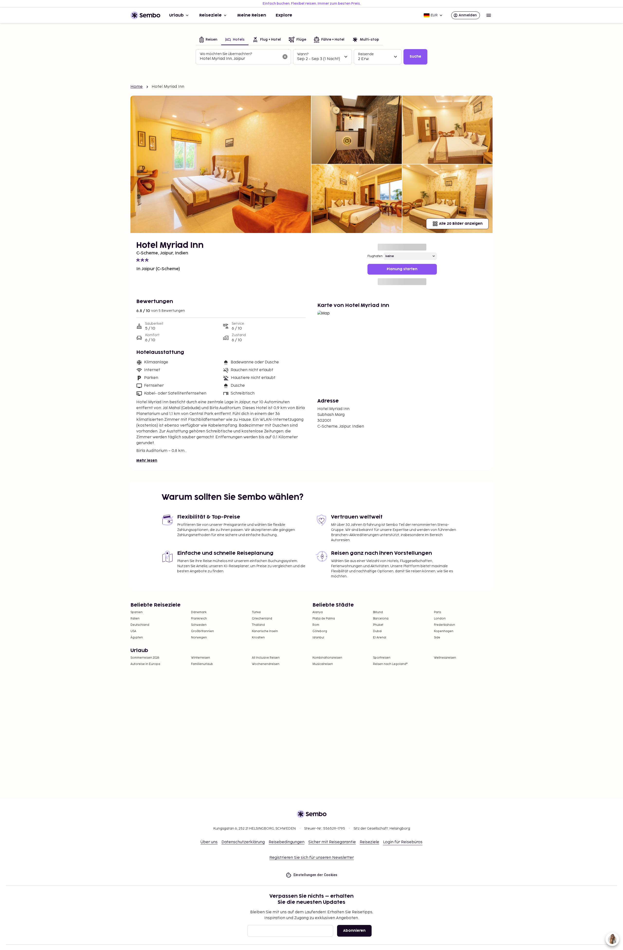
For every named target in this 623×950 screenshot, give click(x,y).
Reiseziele (210, 15)
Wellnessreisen (445, 658)
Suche (415, 56)
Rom (315, 625)
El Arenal (379, 637)
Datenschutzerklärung (243, 842)
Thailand (258, 625)
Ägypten (136, 637)
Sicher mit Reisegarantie (332, 842)
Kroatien (258, 637)
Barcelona (380, 618)
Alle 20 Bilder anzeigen (461, 223)
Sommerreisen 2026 (144, 658)
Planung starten (402, 269)
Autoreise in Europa (145, 664)
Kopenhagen (443, 631)
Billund (378, 612)
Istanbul (318, 637)
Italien (134, 618)
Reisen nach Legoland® (390, 664)
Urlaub (176, 15)
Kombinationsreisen (327, 658)
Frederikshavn (444, 625)
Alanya (317, 612)
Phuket (378, 625)
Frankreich (199, 618)
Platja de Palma (323, 618)
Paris (437, 612)
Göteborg (319, 631)
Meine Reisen (251, 15)
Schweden (199, 625)
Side (437, 637)
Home (136, 86)
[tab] (208, 40)
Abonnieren (354, 930)
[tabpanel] (311, 57)
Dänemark (199, 612)
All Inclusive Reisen (266, 658)
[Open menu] (489, 15)
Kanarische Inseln (265, 631)
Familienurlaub (202, 664)
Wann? (302, 54)
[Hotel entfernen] (285, 57)
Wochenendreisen (265, 664)
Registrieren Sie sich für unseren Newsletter (311, 857)
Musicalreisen (322, 664)
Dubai (377, 631)
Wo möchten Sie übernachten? (226, 54)
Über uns (209, 842)
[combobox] (239, 58)
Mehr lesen (146, 460)
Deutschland (139, 625)
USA (133, 631)
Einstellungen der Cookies (315, 875)
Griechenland (262, 618)
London (440, 618)
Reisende (366, 54)
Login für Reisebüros (402, 842)
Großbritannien (202, 631)
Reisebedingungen (286, 842)
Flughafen (375, 256)
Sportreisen (381, 658)
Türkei (256, 612)
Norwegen (199, 637)
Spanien (136, 612)
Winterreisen (200, 658)
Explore (284, 15)
